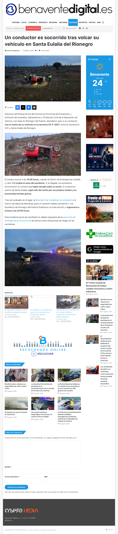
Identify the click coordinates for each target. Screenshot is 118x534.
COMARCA (32, 22)
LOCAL (24, 22)
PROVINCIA (43, 22)
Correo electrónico (12, 477)
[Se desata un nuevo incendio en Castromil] (16, 403)
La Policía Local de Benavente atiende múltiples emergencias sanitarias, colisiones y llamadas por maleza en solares (69, 416)
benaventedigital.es (13, 50)
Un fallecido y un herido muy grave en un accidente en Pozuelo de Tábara (41, 312)
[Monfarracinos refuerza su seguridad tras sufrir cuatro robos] (16, 375)
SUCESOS (73, 22)
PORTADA (16, 22)
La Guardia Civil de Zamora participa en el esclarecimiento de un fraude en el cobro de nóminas (106, 322)
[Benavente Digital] (59, 9)
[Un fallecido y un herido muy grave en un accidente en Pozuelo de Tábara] (42, 302)
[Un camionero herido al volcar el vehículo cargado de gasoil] (16, 302)
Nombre (8, 467)
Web (45, 477)
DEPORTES (83, 22)
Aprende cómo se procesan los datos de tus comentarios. (57, 492)
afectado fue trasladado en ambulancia (55, 200)
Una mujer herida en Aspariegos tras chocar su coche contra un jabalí (41, 414)
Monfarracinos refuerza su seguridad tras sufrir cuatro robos (16, 386)
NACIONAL (63, 22)
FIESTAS (92, 22)
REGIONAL (53, 22)
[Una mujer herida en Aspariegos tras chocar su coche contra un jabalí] (42, 403)
